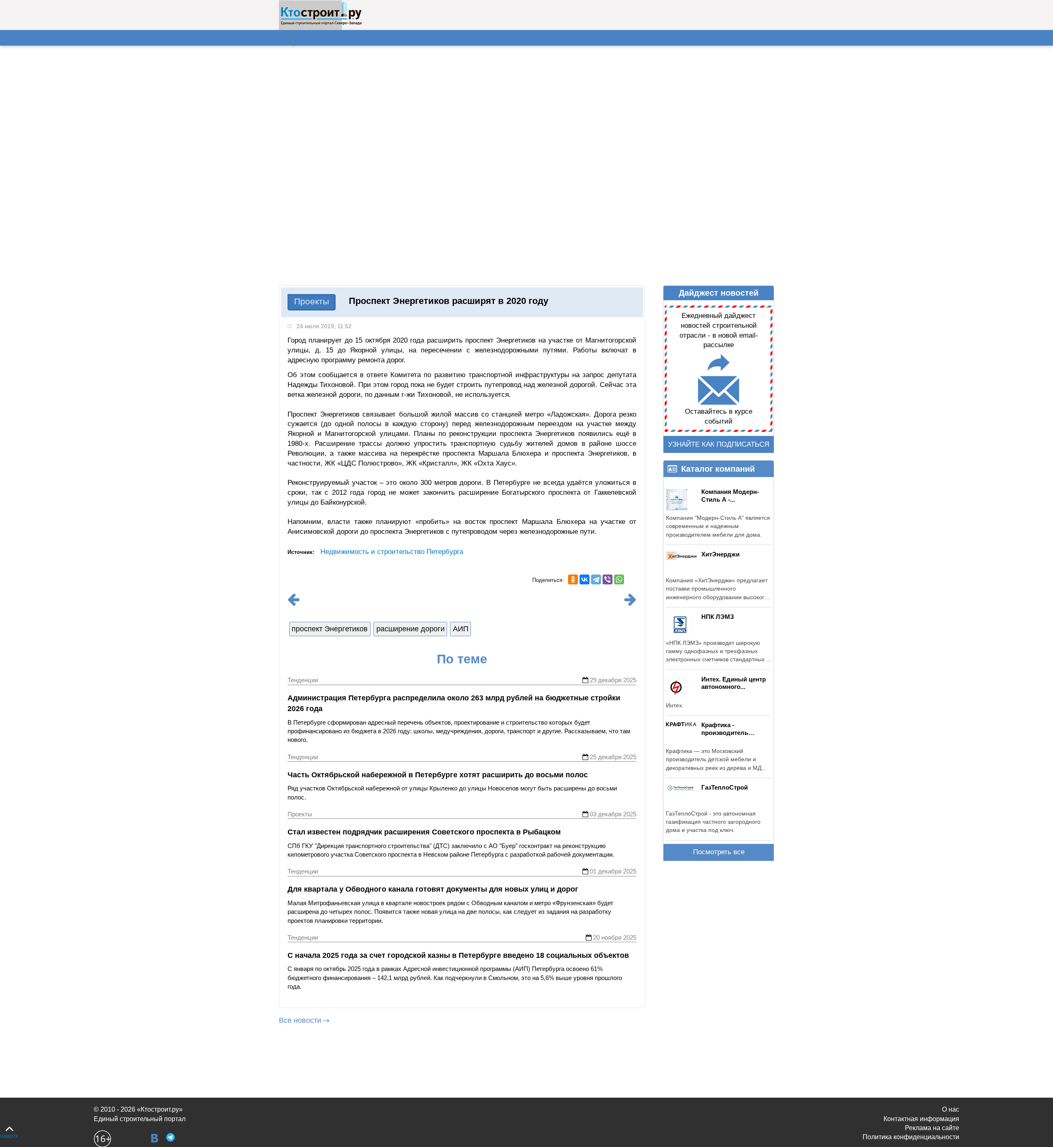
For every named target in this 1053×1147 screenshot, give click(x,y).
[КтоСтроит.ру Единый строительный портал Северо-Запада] (321, 23)
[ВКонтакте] (584, 579)
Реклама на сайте (932, 1127)
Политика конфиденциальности (911, 1136)
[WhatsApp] (619, 579)
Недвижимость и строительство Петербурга (391, 552)
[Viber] (607, 579)
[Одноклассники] (573, 579)
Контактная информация (921, 1118)
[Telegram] (596, 579)
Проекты (311, 301)
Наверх (9, 1136)
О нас (950, 1109)
